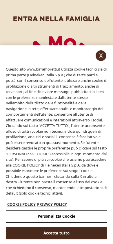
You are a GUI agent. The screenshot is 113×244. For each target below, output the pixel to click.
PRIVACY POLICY (52, 204)
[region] (56, 144)
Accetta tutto (56, 233)
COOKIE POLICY (21, 204)
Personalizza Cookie (56, 216)
